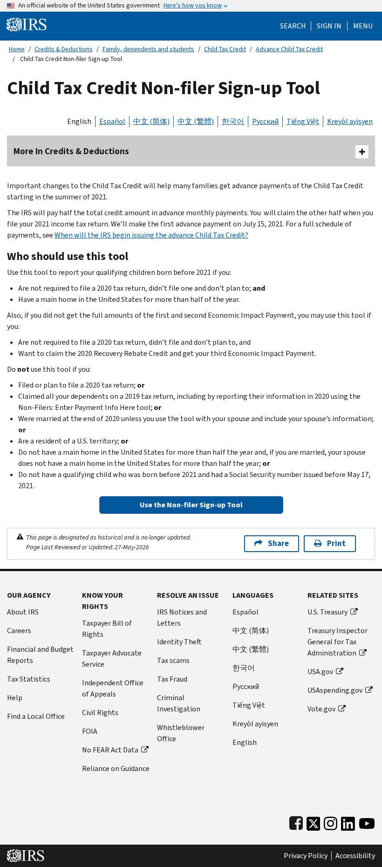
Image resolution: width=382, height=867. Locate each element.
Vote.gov (321, 709)
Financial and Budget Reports (40, 654)
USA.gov (320, 671)
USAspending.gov (334, 690)
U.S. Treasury (327, 612)
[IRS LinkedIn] (348, 821)
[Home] (27, 24)
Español (112, 121)
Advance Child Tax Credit (289, 49)
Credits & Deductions (63, 49)
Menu (363, 26)
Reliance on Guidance (116, 768)
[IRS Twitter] (314, 821)
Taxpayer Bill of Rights (107, 628)
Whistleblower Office (181, 733)
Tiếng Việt (302, 121)
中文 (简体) (151, 121)
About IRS (23, 612)
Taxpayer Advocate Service (112, 658)
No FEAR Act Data (110, 750)
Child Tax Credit (225, 49)
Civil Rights (100, 712)
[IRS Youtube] (367, 821)
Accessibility (355, 855)
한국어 (233, 121)
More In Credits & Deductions (71, 151)
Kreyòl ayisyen (350, 121)
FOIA (89, 731)
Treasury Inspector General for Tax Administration (337, 642)
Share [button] (278, 543)
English (79, 121)
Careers (19, 630)
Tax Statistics (28, 679)
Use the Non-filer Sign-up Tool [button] (191, 505)
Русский (265, 121)
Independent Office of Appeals (112, 688)
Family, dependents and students (148, 49)
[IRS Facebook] (296, 821)
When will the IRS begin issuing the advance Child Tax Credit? (151, 235)
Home (17, 49)
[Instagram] (330, 821)
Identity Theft (179, 642)
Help (14, 698)
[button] (329, 26)
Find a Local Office (36, 716)
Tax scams (173, 660)
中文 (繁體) (195, 121)
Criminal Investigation (178, 703)
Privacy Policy (305, 855)
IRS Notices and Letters (182, 617)
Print (336, 543)
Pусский (245, 686)
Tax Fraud (172, 679)
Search (293, 26)
